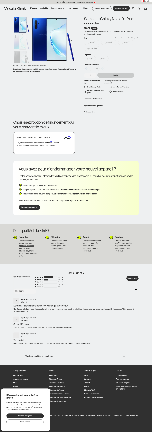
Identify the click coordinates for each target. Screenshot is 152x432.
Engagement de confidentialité (73, 415)
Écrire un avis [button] (132, 278)
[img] (25, 299)
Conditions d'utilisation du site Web (98, 415)
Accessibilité (117, 415)
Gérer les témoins (132, 415)
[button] (133, 8)
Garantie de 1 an (118, 91)
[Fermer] (47, 390)
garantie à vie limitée (26, 246)
